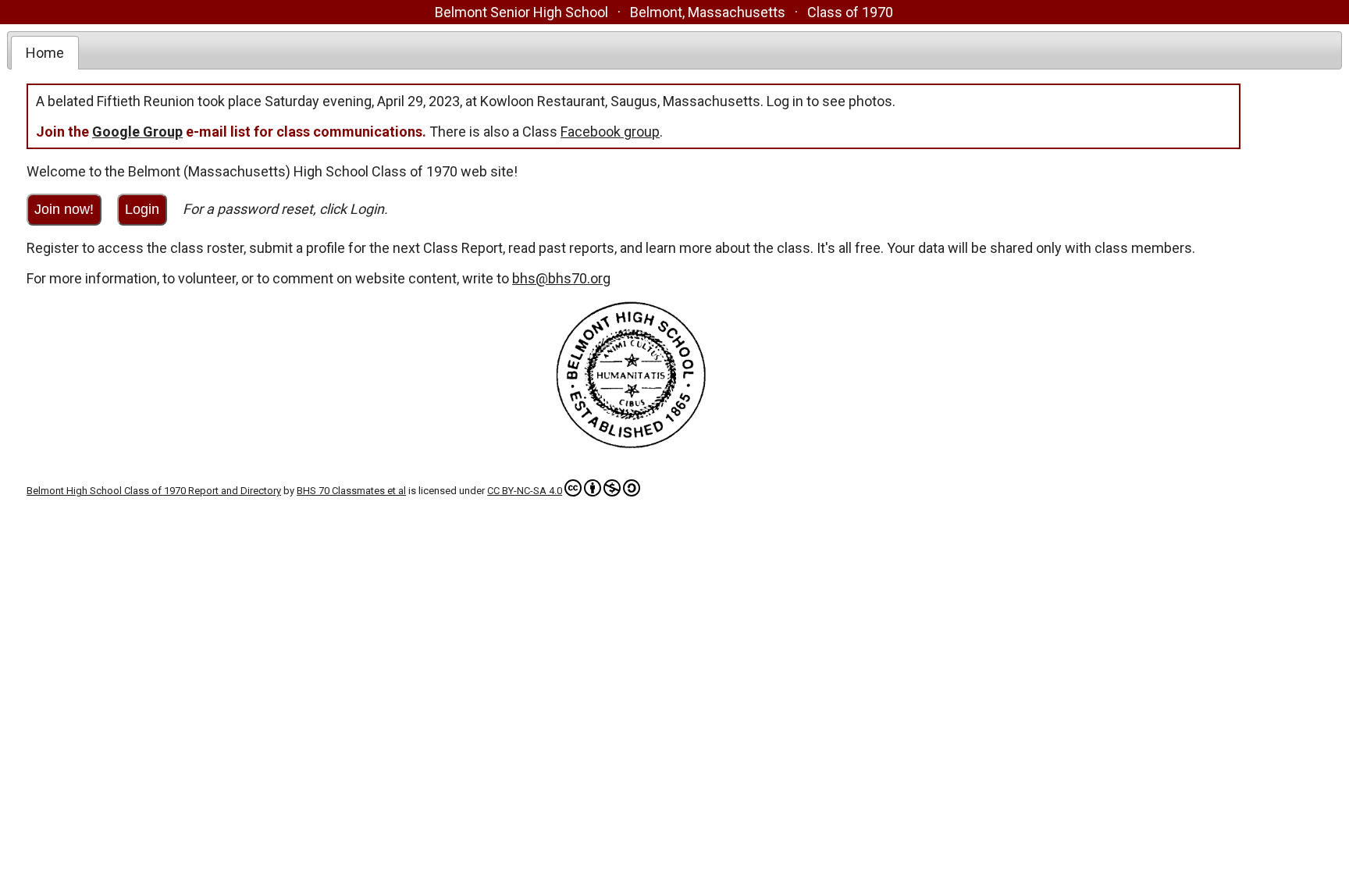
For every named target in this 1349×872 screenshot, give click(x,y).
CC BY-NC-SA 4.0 (524, 491)
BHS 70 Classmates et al (351, 491)
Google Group (137, 131)
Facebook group (610, 131)
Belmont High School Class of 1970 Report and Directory (154, 491)
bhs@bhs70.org (561, 278)
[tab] (45, 52)
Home (45, 52)
